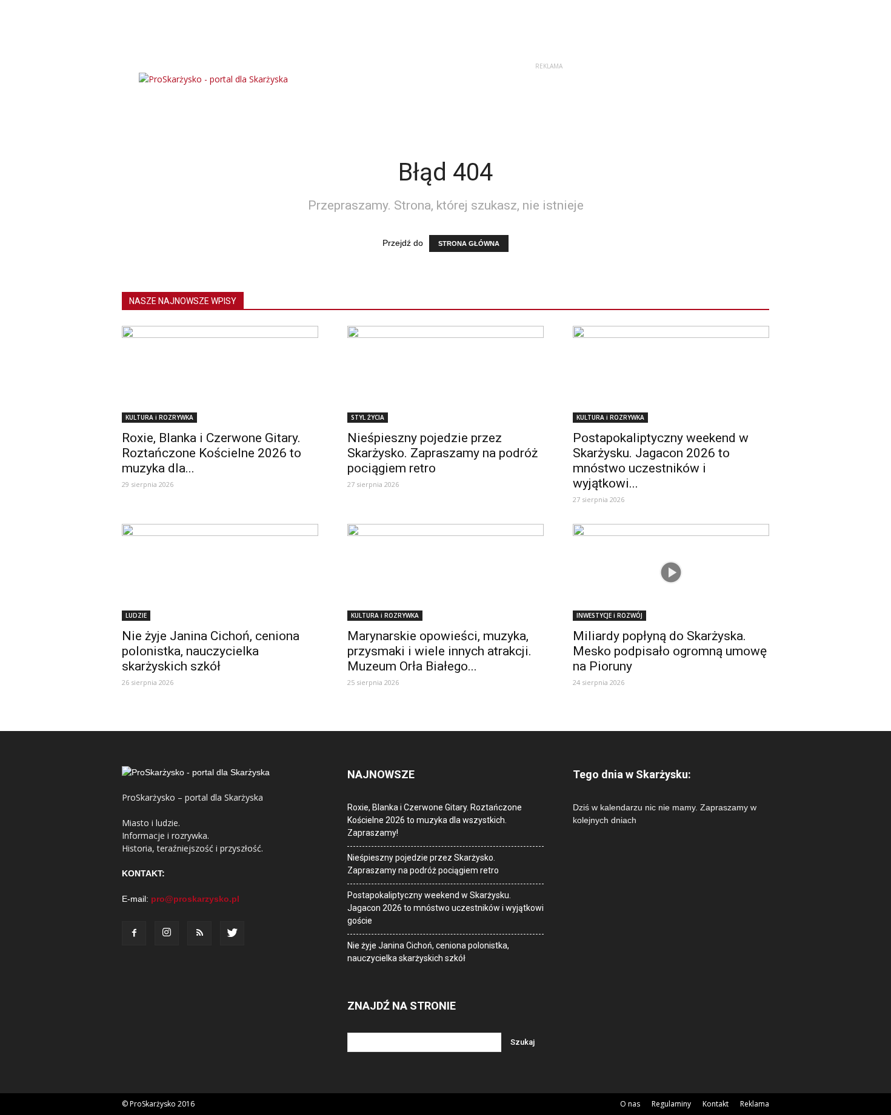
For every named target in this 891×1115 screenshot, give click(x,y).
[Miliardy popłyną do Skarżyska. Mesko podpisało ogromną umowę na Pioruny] (671, 572)
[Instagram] (167, 933)
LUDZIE (136, 615)
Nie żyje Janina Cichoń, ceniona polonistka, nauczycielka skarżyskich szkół (210, 651)
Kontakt (715, 1104)
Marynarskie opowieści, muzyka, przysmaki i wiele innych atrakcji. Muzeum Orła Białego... (439, 651)
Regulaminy (671, 1104)
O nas (630, 1104)
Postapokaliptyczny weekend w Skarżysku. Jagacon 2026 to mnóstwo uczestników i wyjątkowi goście (445, 907)
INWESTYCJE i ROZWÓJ (609, 615)
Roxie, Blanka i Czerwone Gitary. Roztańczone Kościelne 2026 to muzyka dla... (211, 453)
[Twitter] (232, 933)
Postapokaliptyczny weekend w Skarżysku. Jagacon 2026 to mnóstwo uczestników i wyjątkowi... (661, 461)
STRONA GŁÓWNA (468, 243)
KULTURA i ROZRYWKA (159, 417)
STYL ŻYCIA (367, 417)
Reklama (754, 1104)
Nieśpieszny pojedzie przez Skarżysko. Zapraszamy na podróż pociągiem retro (442, 453)
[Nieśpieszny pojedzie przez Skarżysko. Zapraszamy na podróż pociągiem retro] (445, 374)
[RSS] (199, 933)
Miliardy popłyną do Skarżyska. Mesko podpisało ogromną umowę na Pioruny (670, 651)
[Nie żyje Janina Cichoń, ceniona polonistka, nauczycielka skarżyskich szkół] (220, 572)
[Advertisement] (548, 100)
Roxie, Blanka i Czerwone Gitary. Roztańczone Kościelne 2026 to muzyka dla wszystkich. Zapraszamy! (434, 820)
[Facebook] (134, 933)
